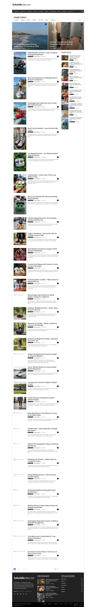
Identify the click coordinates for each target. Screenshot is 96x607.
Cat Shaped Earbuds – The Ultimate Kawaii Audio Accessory (43, 154)
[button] (81, 11)
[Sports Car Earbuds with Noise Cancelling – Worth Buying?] (20, 205)
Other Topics (30, 56)
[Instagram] (17, 594)
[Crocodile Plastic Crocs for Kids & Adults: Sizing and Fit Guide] (64, 101)
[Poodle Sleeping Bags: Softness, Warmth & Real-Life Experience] (64, 64)
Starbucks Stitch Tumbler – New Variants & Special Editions (43, 280)
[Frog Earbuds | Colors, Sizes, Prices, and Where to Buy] (20, 183)
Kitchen (35, 11)
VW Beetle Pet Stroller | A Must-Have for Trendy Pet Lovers (42, 460)
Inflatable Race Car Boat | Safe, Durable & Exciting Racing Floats (42, 53)
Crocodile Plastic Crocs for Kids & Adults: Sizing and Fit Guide (76, 98)
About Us (70, 11)
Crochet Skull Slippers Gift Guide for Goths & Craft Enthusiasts (43, 265)
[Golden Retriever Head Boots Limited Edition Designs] (20, 403)
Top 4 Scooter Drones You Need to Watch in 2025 (42, 383)
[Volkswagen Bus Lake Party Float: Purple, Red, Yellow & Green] (20, 113)
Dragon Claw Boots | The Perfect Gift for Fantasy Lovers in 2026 (42, 234)
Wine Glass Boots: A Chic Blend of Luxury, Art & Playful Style (42, 414)
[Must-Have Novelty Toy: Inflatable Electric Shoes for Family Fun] (20, 88)
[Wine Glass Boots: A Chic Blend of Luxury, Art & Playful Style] (20, 418)
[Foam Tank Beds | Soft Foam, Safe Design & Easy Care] (64, 88)
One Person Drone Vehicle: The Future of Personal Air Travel (42, 553)
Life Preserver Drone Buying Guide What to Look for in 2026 (26, 45)
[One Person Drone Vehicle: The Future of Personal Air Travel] (20, 557)
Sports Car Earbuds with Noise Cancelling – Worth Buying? (43, 197)
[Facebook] (15, 594)
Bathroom (23, 11)
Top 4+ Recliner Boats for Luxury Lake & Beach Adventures (42, 368)
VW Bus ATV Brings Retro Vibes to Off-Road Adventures (43, 445)
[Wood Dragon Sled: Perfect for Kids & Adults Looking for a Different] (20, 299)
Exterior (46, 11)
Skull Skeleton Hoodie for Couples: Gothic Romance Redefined (42, 250)
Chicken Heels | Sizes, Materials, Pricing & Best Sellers (42, 429)
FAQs (59, 11)
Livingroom (29, 11)
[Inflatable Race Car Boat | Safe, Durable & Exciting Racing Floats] (20, 63)
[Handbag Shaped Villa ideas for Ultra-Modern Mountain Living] (64, 108)
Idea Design (53, 11)
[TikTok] (23, 594)
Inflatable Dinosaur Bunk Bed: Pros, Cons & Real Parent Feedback (75, 57)
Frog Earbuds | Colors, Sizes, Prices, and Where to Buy (42, 176)
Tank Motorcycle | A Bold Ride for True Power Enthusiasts (41, 537)
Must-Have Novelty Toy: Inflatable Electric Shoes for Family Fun (42, 79)
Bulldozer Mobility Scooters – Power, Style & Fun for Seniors (42, 309)
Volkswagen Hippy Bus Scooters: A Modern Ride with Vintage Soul (43, 522)
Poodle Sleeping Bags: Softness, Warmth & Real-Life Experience (76, 64)
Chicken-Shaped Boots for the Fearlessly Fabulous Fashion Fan (42, 219)
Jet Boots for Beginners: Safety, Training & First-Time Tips (43, 340)
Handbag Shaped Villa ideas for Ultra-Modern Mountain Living (76, 105)
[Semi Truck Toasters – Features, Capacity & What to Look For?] (64, 78)
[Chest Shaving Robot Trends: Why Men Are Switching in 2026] (64, 94)
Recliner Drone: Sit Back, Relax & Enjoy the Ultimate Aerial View (43, 506)
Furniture (41, 11)
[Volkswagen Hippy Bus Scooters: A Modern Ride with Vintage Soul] (20, 526)
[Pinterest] (20, 594)
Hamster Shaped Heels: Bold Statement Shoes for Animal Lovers (61, 44)
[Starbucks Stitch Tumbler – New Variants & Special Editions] (20, 285)
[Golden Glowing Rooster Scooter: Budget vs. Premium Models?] (20, 358)
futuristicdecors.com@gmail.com (25, 591)
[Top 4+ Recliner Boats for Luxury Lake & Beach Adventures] (20, 372)
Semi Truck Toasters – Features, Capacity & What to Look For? (76, 78)
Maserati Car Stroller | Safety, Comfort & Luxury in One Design (42, 324)
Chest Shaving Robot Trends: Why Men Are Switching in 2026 (76, 91)
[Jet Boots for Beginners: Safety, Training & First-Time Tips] (20, 344)
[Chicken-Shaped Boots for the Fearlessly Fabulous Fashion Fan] (20, 223)
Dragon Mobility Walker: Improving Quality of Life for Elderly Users (76, 71)
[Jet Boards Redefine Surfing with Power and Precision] (20, 495)
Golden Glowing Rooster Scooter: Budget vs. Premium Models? (42, 355)
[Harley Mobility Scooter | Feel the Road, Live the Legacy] (20, 480)
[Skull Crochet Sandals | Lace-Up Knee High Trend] (20, 138)
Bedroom (17, 11)
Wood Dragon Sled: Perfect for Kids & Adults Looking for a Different (41, 296)
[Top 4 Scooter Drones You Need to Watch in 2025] (20, 388)
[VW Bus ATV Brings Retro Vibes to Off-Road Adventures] (20, 449)
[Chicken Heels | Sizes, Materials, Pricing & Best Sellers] (20, 434)
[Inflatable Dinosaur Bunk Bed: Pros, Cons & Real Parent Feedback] (64, 57)
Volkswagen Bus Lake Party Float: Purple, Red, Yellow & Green (42, 104)
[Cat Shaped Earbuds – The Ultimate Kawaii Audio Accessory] (20, 162)
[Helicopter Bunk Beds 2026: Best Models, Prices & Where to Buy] (64, 116)
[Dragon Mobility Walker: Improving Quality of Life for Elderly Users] (64, 75)
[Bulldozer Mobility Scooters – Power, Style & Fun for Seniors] (20, 313)
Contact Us (64, 11)
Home (15, 14)
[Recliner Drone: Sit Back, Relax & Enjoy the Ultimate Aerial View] (20, 511)
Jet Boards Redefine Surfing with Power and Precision (42, 491)
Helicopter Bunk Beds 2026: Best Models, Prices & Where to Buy (76, 112)
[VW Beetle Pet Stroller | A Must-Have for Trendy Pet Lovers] (20, 464)
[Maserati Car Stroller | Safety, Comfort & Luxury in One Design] (20, 328)
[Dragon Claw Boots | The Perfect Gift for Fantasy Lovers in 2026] (20, 239)
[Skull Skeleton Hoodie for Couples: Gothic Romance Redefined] (20, 254)
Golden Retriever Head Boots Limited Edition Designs (41, 399)
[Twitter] (26, 594)
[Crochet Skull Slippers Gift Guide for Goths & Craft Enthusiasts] (20, 269)
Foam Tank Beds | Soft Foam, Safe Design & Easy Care (75, 84)
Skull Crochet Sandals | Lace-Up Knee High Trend (43, 129)
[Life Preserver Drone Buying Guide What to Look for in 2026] (64, 123)
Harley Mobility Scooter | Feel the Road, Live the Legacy (42, 476)
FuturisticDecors (17, 48)
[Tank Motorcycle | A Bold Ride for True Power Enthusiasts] (20, 541)
